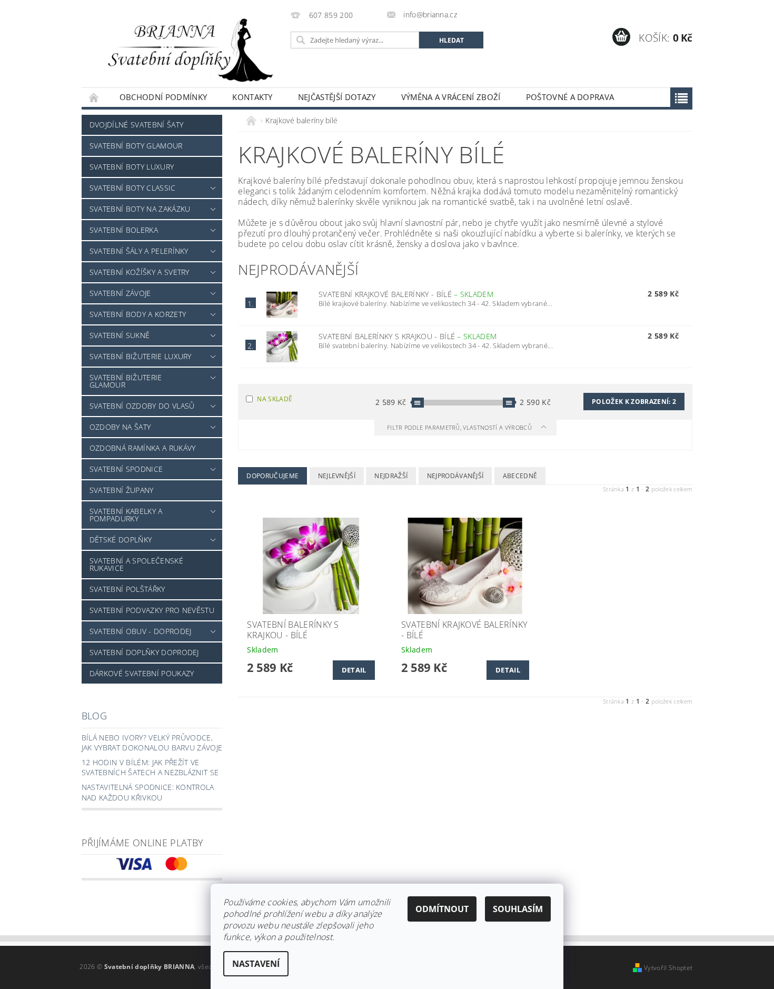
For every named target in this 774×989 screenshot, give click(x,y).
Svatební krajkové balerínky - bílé (406, 294)
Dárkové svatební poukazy (142, 673)
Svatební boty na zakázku (140, 209)
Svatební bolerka (124, 230)
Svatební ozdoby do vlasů (142, 406)
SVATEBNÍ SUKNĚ (120, 335)
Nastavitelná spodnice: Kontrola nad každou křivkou (148, 792)
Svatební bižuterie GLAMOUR (126, 381)
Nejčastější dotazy (337, 97)
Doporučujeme (272, 475)
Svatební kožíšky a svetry (140, 272)
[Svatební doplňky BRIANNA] (184, 49)
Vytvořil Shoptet (668, 967)
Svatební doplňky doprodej (144, 652)
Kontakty (252, 97)
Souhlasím (518, 909)
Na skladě (274, 398)
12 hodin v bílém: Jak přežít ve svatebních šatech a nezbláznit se (150, 767)
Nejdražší (391, 475)
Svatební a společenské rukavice (136, 564)
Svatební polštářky (127, 589)
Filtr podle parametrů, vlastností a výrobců (460, 427)
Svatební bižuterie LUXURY (141, 356)
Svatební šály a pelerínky (139, 251)
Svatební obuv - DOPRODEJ (141, 631)
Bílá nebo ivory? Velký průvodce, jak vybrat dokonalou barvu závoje (152, 743)
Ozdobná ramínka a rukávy (143, 448)
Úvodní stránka (94, 97)
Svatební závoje (120, 293)
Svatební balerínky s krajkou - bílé (408, 336)
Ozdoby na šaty (120, 427)
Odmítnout (442, 909)
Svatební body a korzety (138, 314)
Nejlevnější (337, 475)
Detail (354, 670)
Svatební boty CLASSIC (133, 188)
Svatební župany (122, 490)
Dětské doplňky (121, 540)
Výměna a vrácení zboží (451, 97)
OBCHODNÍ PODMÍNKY (163, 97)
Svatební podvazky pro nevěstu (152, 610)
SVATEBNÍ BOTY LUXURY (132, 167)
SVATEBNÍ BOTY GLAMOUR (136, 146)
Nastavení (256, 964)
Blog (94, 715)
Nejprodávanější (455, 475)
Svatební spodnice (126, 469)
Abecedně (520, 475)
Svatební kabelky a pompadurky (126, 514)
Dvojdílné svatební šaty (136, 125)
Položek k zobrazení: (634, 401)
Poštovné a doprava (570, 97)
